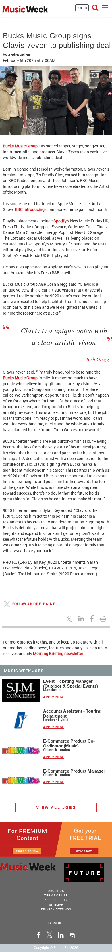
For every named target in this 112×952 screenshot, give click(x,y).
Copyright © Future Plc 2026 (56, 947)
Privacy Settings (56, 909)
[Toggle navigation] (105, 7)
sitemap (56, 904)
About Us (56, 891)
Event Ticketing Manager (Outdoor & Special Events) (70, 683)
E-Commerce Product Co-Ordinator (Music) (69, 743)
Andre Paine (19, 55)
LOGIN (82, 7)
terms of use (56, 895)
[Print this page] (104, 618)
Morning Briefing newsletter (58, 653)
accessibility (56, 900)
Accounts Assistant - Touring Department (72, 713)
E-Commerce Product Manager (74, 771)
